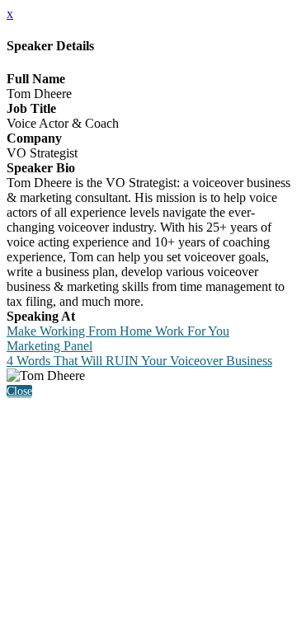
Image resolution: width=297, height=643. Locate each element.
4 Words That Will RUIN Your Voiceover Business (139, 361)
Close (19, 391)
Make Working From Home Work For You (118, 331)
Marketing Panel (49, 346)
